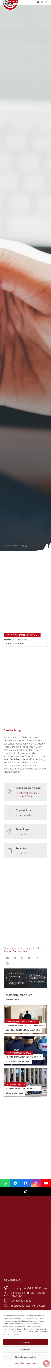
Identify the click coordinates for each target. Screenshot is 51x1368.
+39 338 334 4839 (21, 1301)
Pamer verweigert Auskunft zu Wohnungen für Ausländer (25, 1028)
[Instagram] (36, 1183)
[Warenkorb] (46, 2)
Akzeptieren (25, 1342)
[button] (38, 2)
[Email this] (7, 957)
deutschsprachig (15, 948)
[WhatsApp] (5, 1183)
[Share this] (14, 957)
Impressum (31, 1363)
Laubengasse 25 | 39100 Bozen (29, 1288)
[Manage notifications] (46, 1363)
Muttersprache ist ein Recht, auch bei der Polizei (23, 1059)
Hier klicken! (22, 834)
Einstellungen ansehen (25, 1357)
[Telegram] (15, 1183)
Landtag (28, 948)
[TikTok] (25, 1191)
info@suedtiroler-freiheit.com (28, 1306)
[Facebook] (25, 1183)
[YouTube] (46, 1183)
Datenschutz (20, 1363)
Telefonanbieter (20, 951)
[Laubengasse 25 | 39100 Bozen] (7, 1288)
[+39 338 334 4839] (7, 1300)
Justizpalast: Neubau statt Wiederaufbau (22, 1091)
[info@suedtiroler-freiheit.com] (7, 1305)
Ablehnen (25, 1349)
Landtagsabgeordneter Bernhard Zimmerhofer (28, 794)
